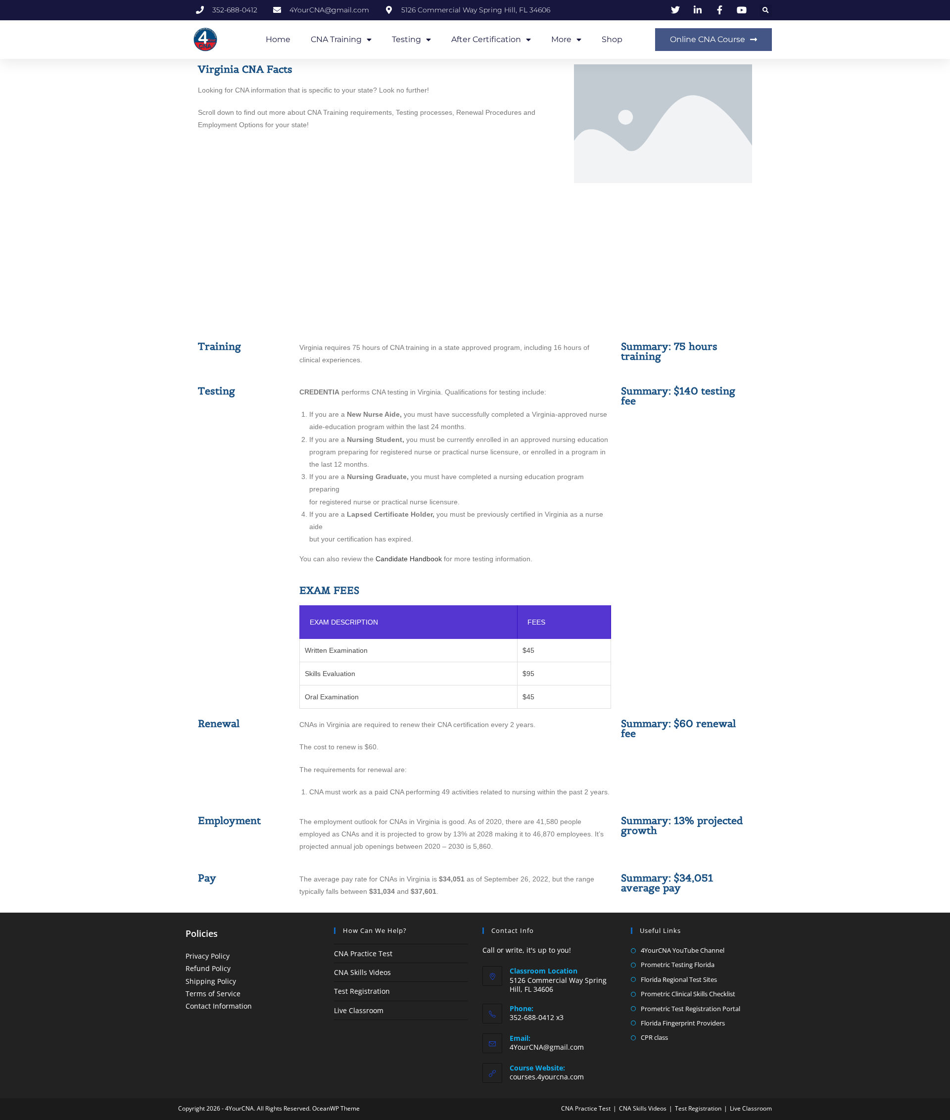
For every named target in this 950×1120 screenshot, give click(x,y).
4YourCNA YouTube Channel (682, 950)
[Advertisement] (475, 262)
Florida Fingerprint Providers (683, 1023)
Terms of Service (213, 993)
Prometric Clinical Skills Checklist (688, 993)
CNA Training (336, 39)
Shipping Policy (211, 981)
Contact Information (219, 1006)
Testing (406, 39)
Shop (612, 39)
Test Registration (362, 991)
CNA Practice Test (363, 953)
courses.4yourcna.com (547, 1076)
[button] (766, 10)
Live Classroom (358, 1010)
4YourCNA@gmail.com (547, 1047)
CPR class (654, 1037)
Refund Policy (208, 968)
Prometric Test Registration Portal (690, 1008)
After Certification (486, 39)
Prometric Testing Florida (677, 964)
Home (278, 39)
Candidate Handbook (409, 559)
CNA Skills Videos (362, 972)
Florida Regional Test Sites (679, 979)
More (561, 39)
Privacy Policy (208, 956)
